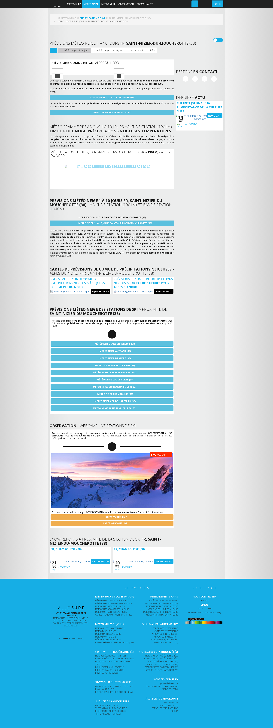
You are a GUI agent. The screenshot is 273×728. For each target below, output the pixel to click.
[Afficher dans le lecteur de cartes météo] (57, 76)
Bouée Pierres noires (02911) (109, 667)
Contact (204, 600)
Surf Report (80, 620)
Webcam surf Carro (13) (166, 642)
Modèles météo (170, 689)
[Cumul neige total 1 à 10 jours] (57, 71)
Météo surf (59, 618)
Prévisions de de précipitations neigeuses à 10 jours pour (78, 283)
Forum (174, 711)
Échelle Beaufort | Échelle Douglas (114, 692)
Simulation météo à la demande (162, 686)
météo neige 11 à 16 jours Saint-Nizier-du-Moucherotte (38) (115, 223)
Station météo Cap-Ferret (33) (163, 661)
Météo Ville (66, 620)
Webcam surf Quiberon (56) (164, 639)
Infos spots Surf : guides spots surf (114, 686)
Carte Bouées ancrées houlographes (114, 658)
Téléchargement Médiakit (108, 713)
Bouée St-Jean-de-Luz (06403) (109, 670)
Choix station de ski (92, 18)
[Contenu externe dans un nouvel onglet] (185, 79)
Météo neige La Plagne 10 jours (162, 606)
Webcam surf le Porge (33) (165, 634)
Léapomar (63, 566)
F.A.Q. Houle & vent (104, 689)
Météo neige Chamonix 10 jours (162, 614)
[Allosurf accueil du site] (56, 18)
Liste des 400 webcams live (165, 628)
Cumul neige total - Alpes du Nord (112, 97)
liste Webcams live (115, 517)
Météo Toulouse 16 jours (108, 639)
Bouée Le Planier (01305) (107, 673)
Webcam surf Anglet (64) (166, 636)
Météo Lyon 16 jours (105, 636)
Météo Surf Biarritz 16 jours (109, 606)
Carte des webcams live (166, 631)
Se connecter (171, 702)
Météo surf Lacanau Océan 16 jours (113, 603)
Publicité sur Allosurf (106, 705)
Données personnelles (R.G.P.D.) (204, 612)
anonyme (126, 566)
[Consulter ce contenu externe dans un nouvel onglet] (58, 632)
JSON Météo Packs (169, 683)
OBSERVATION (126, 4)
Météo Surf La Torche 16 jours (111, 612)
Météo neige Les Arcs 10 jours (163, 609)
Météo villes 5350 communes (109, 628)
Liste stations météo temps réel (161, 655)
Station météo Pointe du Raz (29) (161, 667)
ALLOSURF (190, 124)
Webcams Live (70, 625)
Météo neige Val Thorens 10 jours (160, 612)
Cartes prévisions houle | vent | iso (113, 614)
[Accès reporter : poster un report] (194, 3)
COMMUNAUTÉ (145, 4)
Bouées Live (59, 623)
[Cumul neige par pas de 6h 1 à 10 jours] (119, 71)
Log (217, 3)
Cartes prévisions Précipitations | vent (115, 642)
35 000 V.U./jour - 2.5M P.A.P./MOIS (111, 708)
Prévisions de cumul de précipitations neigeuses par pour (143, 283)
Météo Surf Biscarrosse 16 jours (112, 609)
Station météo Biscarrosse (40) (162, 664)
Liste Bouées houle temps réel (110, 655)
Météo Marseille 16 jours (108, 634)
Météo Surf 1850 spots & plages (111, 600)
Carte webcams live (114, 523)
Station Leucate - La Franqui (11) (162, 670)
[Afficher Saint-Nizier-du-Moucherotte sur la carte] (53, 50)
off (220, 40)
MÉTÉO (74, 4)
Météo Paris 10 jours (105, 631)
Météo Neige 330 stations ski (163, 600)
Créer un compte (169, 705)
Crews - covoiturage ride (165, 708)
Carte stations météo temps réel (161, 658)
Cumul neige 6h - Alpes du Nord (112, 112)
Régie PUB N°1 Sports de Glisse (110, 711)
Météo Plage (73, 618)
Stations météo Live (77, 623)
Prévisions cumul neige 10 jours (161, 603)
